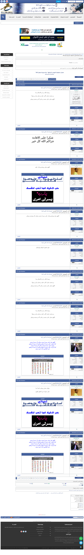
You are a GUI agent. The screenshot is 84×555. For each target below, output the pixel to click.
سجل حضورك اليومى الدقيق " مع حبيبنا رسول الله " (49, 72)
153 (24, 79)
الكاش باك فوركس (40, 529)
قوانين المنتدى (80, 509)
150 (29, 79)
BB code (81, 503)
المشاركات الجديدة (28, 17)
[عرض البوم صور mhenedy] (76, 236)
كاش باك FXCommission (6, 70)
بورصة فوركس (40, 531)
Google (30, 483)
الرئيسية (79, 17)
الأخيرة (18, 79)
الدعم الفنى (6, 79)
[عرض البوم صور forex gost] (76, 299)
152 (25, 79)
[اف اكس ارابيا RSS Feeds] (11, 517)
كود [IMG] (81, 505)
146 (36, 79)
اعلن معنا (11, 17)
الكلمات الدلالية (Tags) (78, 488)
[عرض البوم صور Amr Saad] (76, 268)
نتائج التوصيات (54, 17)
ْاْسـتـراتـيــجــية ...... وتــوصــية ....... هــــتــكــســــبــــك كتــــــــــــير (42, 180)
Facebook (80, 485)
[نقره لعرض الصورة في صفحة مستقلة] (42, 197)
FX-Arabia (7, 8)
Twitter (64, 485)
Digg (81, 483)
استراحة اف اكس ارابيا (52, 54)
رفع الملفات (37, 17)
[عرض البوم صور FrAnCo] (76, 125)
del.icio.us (63, 483)
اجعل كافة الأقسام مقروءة (6, 61)
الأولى (46, 79)
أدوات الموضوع (20, 81)
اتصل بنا (18, 17)
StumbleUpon (46, 483)
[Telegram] (81, 543)
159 (22, 79)
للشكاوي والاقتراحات (16, 517)
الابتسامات (81, 504)
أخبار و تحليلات (64, 17)
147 (34, 79)
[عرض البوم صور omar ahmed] (76, 156)
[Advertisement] (42, 107)
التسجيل (72, 17)
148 (33, 79)
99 (41, 79)
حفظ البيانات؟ (63, 1)
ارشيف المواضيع (40, 527)
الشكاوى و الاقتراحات (6, 97)
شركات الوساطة (6, 92)
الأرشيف (5, 517)
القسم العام (6, 85)
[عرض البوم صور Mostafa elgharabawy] (76, 205)
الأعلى (2, 517)
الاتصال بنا (8, 517)
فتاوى (40, 535)
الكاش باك (6, 77)
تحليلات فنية (6, 72)
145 (38, 79)
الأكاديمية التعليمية (6, 74)
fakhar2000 (59, 87)
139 (40, 79)
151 (27, 79)
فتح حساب (46, 17)
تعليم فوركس (6, 88)
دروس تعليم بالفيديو (6, 90)
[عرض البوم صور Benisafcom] (76, 377)
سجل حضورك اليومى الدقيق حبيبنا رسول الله (76, 490)
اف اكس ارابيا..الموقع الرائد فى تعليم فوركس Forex (72, 54)
